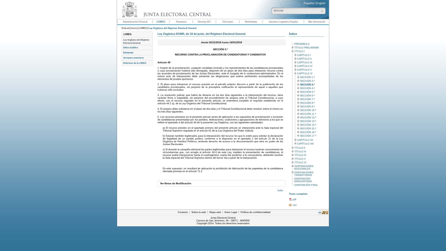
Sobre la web (198, 212)
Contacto (183, 212)
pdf (294, 199)
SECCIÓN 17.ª (308, 136)
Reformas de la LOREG (134, 63)
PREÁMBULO (302, 44)
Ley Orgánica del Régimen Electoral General (136, 41)
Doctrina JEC (204, 21)
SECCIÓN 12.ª (308, 117)
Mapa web (215, 212)
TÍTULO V (300, 159)
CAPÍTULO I (304, 55)
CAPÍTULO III (304, 62)
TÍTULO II (299, 148)
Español (309, 3)
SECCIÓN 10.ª (308, 110)
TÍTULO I (299, 51)
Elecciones (227, 21)
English (320, 3)
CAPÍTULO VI (304, 73)
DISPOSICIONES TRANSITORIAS (303, 173)
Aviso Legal (230, 212)
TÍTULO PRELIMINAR (306, 47)
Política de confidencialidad (256, 212)
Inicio (134, 28)
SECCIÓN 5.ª (307, 92)
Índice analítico (130, 47)
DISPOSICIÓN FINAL (306, 185)
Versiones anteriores (133, 58)
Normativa (181, 21)
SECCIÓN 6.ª (307, 95)
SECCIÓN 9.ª (307, 106)
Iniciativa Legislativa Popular (283, 21)
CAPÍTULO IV (304, 66)
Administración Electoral (135, 21)
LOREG (161, 21)
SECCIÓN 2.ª (307, 81)
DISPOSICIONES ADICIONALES (303, 167)
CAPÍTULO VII (305, 140)
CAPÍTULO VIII (305, 143)
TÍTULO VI (300, 162)
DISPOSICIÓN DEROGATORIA (303, 180)
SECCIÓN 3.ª (307, 84)
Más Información (316, 21)
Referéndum (251, 21)
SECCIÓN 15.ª (308, 128)
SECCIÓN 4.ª (307, 88)
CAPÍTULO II (304, 59)
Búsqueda (128, 52)
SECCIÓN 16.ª (308, 132)
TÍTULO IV (300, 155)
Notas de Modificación (175, 183)
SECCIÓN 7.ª (307, 99)
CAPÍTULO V (304, 70)
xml (295, 205)
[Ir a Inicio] (166, 9)
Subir (280, 190)
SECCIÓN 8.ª (307, 103)
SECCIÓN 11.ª (308, 114)
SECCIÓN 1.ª (307, 77)
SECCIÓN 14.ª (308, 125)
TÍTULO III (300, 151)
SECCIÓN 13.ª (308, 121)
